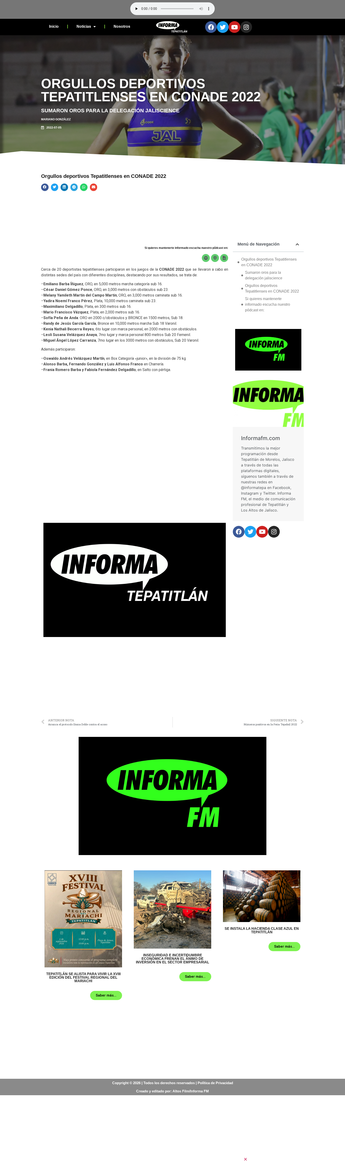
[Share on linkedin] (64, 187)
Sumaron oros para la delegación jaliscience (263, 275)
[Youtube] (234, 27)
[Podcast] (215, 258)
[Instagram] (246, 27)
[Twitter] (223, 27)
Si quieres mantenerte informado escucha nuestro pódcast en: (267, 304)
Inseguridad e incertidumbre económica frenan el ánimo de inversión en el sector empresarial (172, 958)
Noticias (84, 26)
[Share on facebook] (45, 187)
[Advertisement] (134, 679)
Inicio (54, 26)
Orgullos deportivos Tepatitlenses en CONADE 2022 (269, 262)
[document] (172, 1128)
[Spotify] (206, 258)
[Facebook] (211, 27)
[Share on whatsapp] (84, 187)
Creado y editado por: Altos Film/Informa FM (172, 1091)
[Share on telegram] (74, 187)
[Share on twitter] (54, 187)
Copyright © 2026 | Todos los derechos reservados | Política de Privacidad (172, 1083)
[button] (294, 1159)
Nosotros (122, 26)
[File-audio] (224, 258)
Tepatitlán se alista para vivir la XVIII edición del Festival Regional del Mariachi (83, 977)
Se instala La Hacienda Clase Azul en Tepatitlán (262, 930)
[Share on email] (93, 187)
